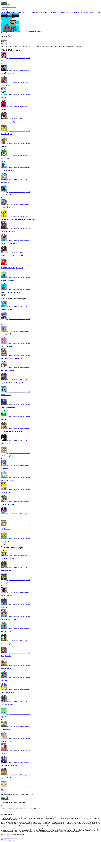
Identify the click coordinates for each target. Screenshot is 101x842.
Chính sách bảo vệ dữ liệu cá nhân (9, 838)
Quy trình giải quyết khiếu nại (8, 840)
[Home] (5, 4)
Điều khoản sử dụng (5, 836)
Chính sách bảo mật (5, 839)
